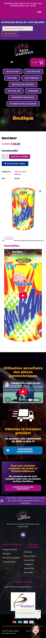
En (39, 12)
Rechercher (10, 33)
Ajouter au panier (19, 156)
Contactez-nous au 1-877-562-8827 (23, 22)
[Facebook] (23, 535)
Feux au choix (20, 171)
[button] (12, 62)
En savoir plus (36, 587)
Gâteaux (17, 174)
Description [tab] (9, 239)
